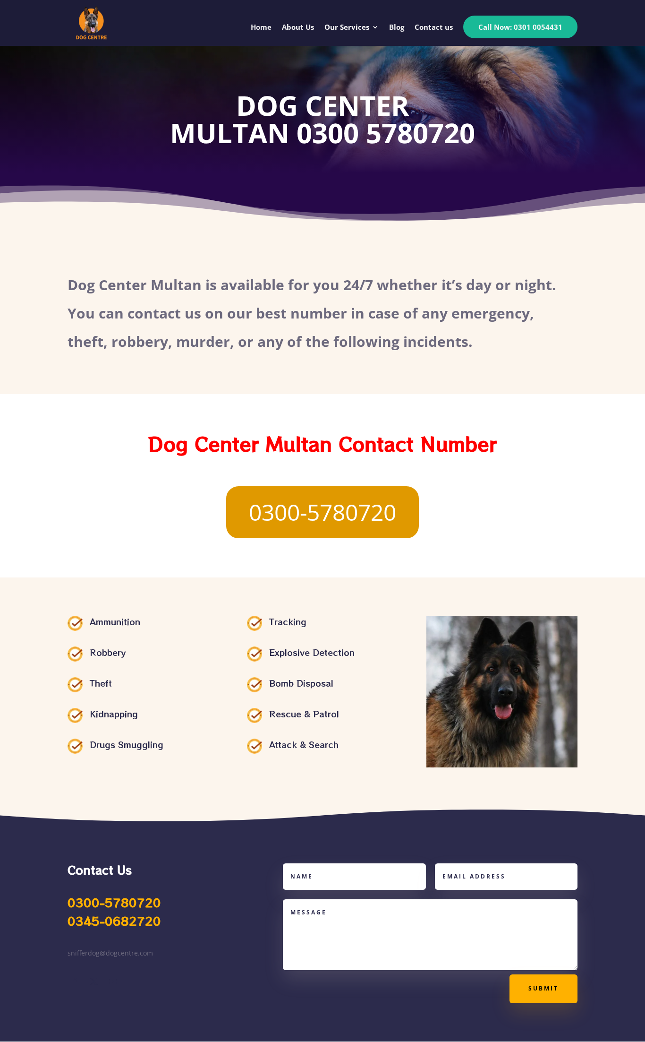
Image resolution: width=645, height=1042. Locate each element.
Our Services (346, 28)
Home (261, 28)
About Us (298, 28)
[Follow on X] (94, 981)
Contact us (434, 28)
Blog (396, 28)
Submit (543, 988)
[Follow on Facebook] (75, 981)
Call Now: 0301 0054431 (520, 27)
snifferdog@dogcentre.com (110, 952)
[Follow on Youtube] (112, 981)
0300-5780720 (322, 512)
